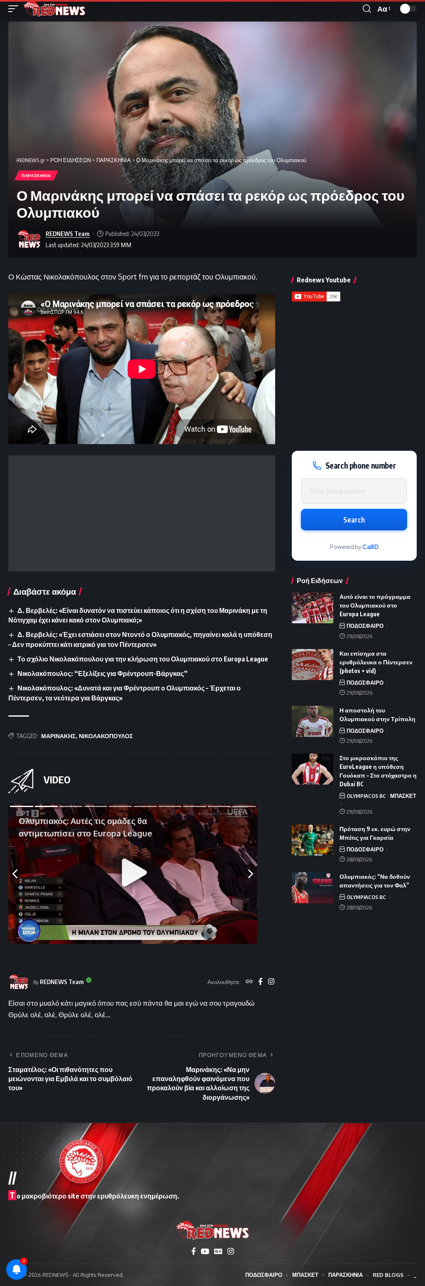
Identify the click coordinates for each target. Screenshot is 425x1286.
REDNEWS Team (68, 233)
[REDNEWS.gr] (54, 8)
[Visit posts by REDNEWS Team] (29, 239)
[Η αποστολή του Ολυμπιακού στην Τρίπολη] (312, 721)
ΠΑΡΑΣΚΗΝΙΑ (36, 175)
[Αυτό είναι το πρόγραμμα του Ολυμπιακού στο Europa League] (312, 607)
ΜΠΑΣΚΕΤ (403, 796)
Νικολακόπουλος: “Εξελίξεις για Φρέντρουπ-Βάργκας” (102, 673)
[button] (15, 8)
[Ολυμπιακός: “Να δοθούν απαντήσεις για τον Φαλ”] (312, 887)
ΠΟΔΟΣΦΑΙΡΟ (365, 625)
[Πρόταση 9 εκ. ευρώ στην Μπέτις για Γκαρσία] (312, 840)
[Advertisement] (141, 513)
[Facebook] (260, 982)
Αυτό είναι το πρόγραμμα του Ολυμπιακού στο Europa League (375, 605)
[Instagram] (271, 982)
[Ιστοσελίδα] (249, 982)
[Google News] (218, 1251)
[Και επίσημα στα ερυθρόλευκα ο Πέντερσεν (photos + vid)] (312, 664)
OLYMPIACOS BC (366, 796)
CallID (370, 546)
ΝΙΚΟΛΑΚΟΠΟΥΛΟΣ (106, 735)
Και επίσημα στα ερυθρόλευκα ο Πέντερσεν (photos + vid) (376, 662)
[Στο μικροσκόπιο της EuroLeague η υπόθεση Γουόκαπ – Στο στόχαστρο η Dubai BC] (312, 769)
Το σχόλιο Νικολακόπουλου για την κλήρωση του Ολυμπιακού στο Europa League (142, 659)
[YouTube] (205, 1251)
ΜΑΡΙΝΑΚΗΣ (58, 735)
